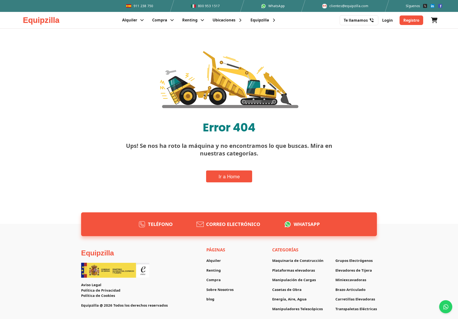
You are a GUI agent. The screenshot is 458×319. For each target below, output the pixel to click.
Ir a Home (229, 176)
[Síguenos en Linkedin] (432, 6)
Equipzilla (97, 253)
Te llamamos (356, 20)
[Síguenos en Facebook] (440, 6)
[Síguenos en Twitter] (425, 6)
